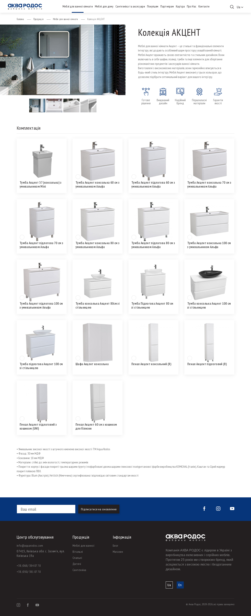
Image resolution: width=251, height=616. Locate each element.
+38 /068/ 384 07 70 (29, 565)
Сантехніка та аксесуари (130, 6)
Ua (169, 585)
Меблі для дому (104, 6)
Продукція (38, 19)
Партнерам (167, 6)
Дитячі (77, 564)
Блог (115, 545)
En (180, 585)
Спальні (77, 558)
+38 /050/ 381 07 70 (29, 572)
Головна (20, 19)
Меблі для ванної (84, 545)
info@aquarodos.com (30, 545)
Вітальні (78, 552)
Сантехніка (79, 570)
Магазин (118, 552)
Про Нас (191, 6)
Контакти (203, 6)
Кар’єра (180, 6)
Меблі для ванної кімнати (78, 6)
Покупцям (152, 6)
